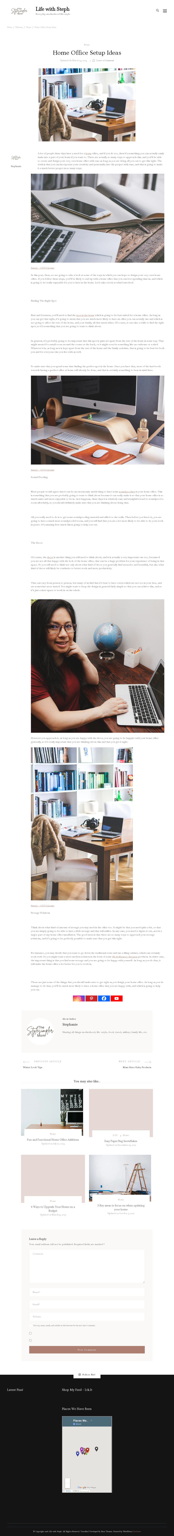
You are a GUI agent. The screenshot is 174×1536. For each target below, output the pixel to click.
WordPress (127, 1531)
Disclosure (136, 1531)
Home (87, 45)
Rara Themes (106, 1531)
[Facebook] (104, 998)
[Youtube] (117, 998)
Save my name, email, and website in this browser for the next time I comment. (64, 1325)
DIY (115, 1135)
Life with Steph (52, 9)
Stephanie (16, 166)
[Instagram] (79, 998)
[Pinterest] (91, 998)
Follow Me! (88, 1374)
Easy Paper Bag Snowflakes (121, 1141)
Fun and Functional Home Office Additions (53, 1139)
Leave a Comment (105, 60)
